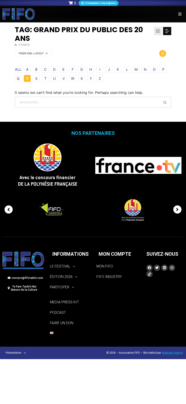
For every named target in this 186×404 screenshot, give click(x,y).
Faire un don (61, 323)
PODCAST (58, 312)
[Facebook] (149, 268)
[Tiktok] (149, 274)
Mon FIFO (104, 266)
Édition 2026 (61, 277)
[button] (180, 14)
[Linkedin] (164, 268)
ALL (18, 69)
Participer (59, 287)
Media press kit (64, 302)
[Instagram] (172, 268)
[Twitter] (157, 268)
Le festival (60, 266)
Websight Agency (172, 352)
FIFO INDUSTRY (109, 277)
